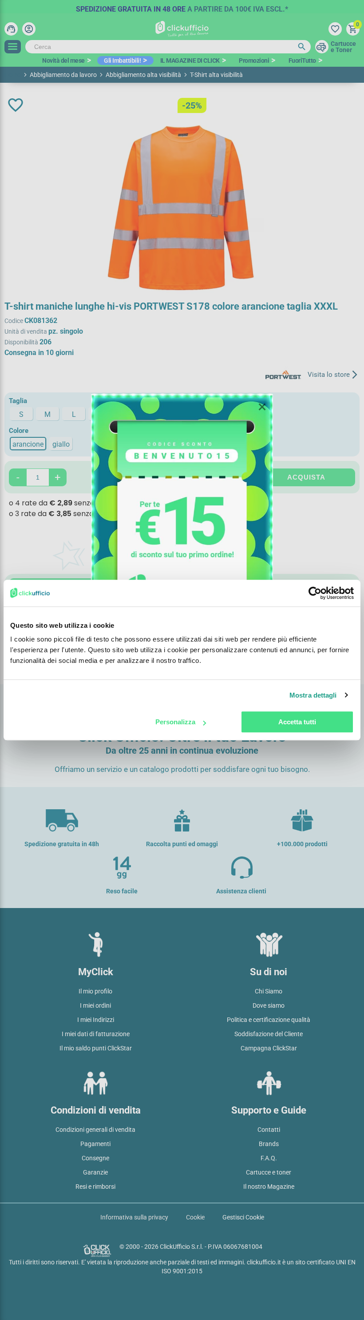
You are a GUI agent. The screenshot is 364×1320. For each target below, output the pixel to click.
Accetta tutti (297, 722)
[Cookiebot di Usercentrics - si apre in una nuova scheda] (315, 593)
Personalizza (175, 722)
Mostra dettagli (313, 695)
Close (262, 407)
